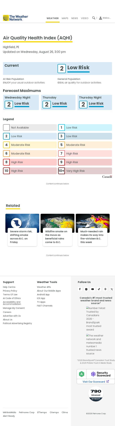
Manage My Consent (14, 308)
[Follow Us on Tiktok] (99, 289)
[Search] (93, 17)
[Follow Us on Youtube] (92, 289)
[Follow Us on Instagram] (86, 289)
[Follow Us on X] (112, 289)
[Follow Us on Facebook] (80, 289)
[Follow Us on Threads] (105, 289)
